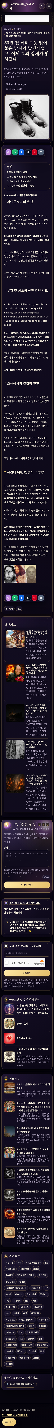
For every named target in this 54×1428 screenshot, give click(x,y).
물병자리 (43, 1294)
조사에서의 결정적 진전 (20, 181)
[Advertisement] (27, 18)
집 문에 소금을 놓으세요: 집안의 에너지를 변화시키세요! (36, 634)
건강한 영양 (24, 1269)
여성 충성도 (10, 1319)
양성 (7, 1313)
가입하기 (27, 973)
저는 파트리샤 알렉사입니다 (24, 903)
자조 (21, 1338)
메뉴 (9, 1421)
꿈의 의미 (43, 1275)
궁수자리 (9, 1275)
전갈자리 (31, 1338)
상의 (6, 847)
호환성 (36, 1357)
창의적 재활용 (42, 1345)
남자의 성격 (35, 1288)
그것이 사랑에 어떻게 (25, 1275)
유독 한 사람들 (33, 1332)
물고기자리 (31, 1294)
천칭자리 (20, 1351)
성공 (27, 1300)
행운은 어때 (10, 1357)
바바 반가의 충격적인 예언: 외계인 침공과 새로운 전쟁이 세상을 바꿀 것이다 (36, 669)
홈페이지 (7, 29)
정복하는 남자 (11, 1345)
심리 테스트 (24, 1306)
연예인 (31, 1326)
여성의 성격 (43, 1319)
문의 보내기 (27, 885)
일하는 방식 (10, 1338)
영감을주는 (10, 1332)
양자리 (16, 1313)
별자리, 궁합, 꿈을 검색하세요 (20, 1384)
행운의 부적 (24, 1357)
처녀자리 (9, 1351)
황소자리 (9, 1364)
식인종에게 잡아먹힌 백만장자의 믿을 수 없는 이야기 (36, 744)
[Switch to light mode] (42, 6)
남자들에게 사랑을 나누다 (16, 1288)
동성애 (8, 1294)
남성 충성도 (10, 1281)
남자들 (22, 1281)
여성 (25, 1313)
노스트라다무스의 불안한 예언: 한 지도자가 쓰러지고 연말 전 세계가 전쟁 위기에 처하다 (36, 779)
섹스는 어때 (10, 1306)
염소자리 (42, 1326)
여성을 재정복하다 (26, 1319)
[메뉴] (49, 6)
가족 (19, 1262)
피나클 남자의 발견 (18, 172)
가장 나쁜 (9, 1262)
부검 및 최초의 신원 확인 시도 (23, 176)
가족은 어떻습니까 (33, 1262)
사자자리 (17, 1300)
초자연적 (17, 29)
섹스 (35, 1300)
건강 (46, 1262)
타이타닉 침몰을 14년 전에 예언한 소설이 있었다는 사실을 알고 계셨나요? (36, 709)
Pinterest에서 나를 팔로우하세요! (20, 195)
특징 (42, 1351)
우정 (20, 1332)
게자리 (36, 1269)
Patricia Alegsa (18, 84)
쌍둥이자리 (37, 1306)
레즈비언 (18, 1294)
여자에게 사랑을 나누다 (15, 1326)
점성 (41, 1338)
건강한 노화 (10, 1269)
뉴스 (19, 608)
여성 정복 (35, 1313)
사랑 (7, 1300)
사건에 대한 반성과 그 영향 (21, 185)
